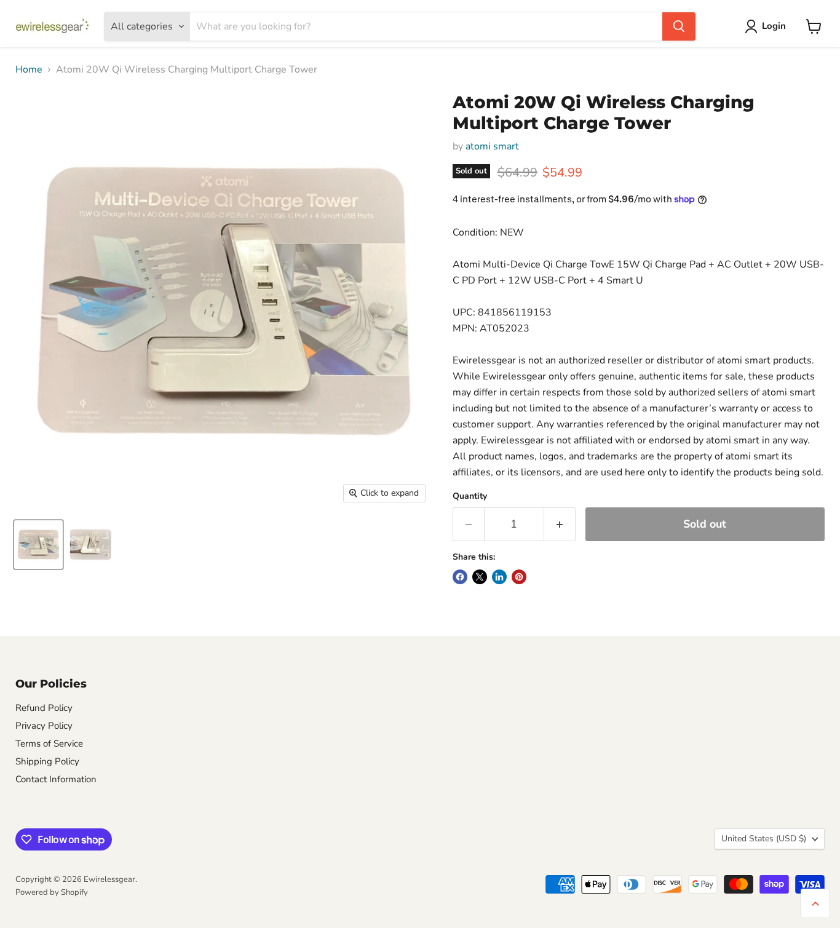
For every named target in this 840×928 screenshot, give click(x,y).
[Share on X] (479, 576)
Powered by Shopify (51, 892)
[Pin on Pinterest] (519, 576)
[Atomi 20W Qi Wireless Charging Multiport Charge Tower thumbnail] (38, 544)
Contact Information (56, 779)
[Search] (678, 26)
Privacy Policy (44, 726)
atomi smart (492, 146)
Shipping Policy (47, 761)
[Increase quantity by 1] (560, 524)
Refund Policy (44, 708)
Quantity (470, 496)
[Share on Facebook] (460, 576)
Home (28, 69)
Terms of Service (49, 743)
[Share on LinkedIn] (499, 576)
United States (763, 838)
